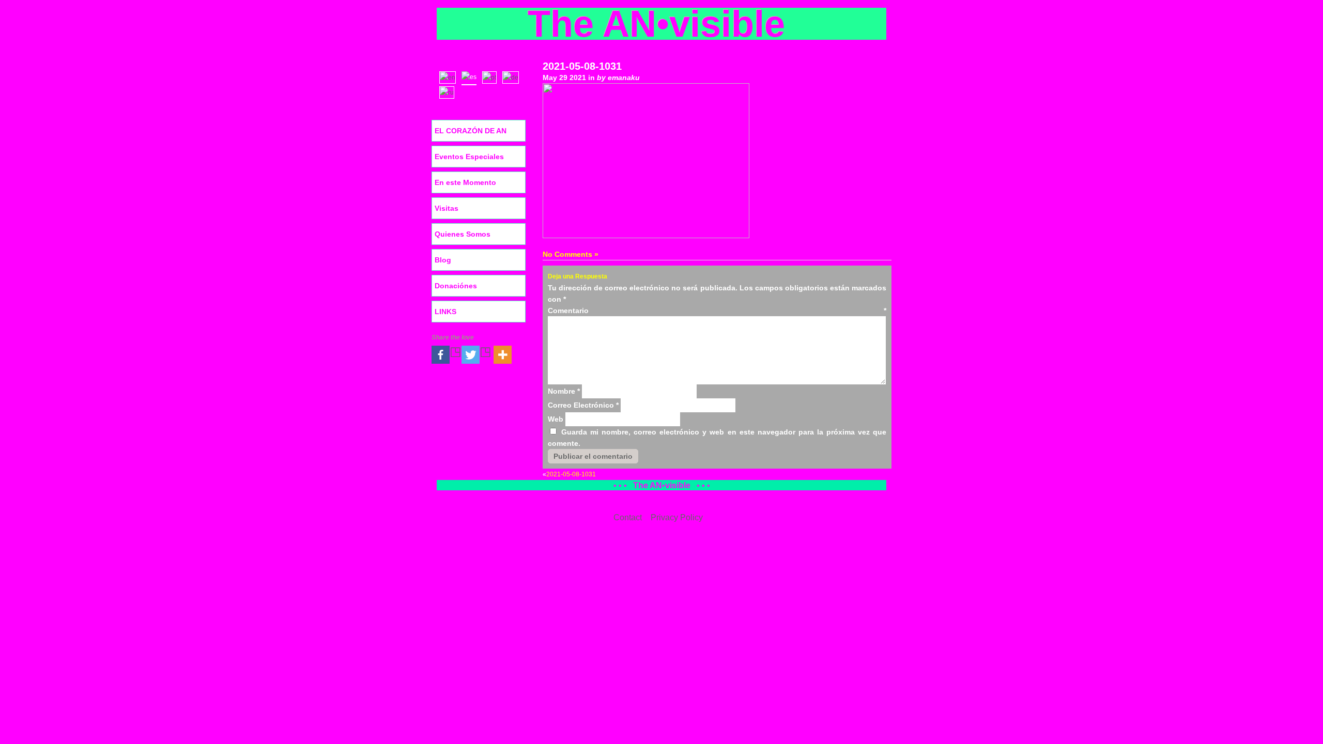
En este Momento (465, 182)
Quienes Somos (462, 234)
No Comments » (570, 254)
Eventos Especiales (469, 156)
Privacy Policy (677, 517)
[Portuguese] (492, 76)
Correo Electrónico (583, 405)
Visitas (446, 208)
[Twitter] (476, 355)
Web (555, 419)
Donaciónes (456, 286)
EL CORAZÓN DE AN (470, 131)
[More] (502, 355)
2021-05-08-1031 (582, 66)
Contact (627, 517)
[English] (450, 76)
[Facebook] (446, 355)
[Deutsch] (513, 76)
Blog (443, 260)
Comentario (717, 310)
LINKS (445, 311)
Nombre (564, 391)
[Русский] (449, 91)
